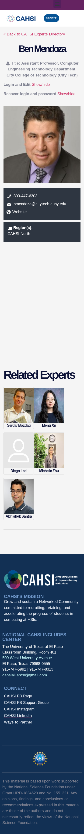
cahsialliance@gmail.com (24, 675)
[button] (57, 4)
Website (19, 212)
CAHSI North (18, 234)
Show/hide (41, 84)
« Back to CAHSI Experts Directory (34, 34)
